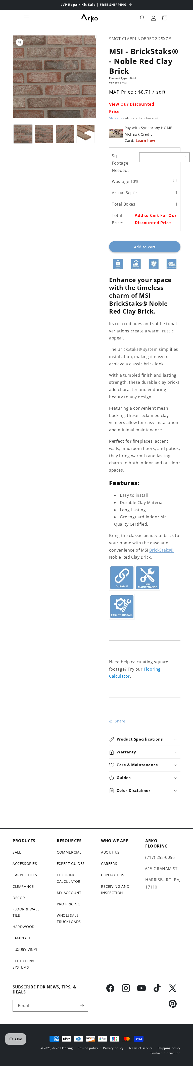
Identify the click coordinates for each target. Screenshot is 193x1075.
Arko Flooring (62, 1048)
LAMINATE (22, 938)
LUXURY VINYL (25, 949)
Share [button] (120, 721)
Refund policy (88, 1048)
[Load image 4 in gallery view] (85, 134)
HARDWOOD (24, 926)
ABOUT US (110, 852)
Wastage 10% (125, 181)
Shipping (116, 118)
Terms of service (141, 1048)
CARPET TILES (25, 874)
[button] (26, 17)
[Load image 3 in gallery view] (65, 134)
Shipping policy (169, 1048)
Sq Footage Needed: (120, 163)
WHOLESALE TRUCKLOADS (69, 918)
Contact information (165, 1053)
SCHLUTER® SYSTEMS (23, 964)
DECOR (19, 897)
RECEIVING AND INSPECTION (115, 889)
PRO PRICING (68, 904)
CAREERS (109, 863)
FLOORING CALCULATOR (68, 878)
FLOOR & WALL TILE (26, 912)
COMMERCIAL (69, 852)
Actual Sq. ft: (124, 193)
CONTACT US (112, 874)
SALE (17, 852)
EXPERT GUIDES (71, 863)
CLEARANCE (23, 886)
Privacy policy (113, 1048)
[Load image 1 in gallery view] (23, 134)
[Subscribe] (82, 1006)
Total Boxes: (124, 204)
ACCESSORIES (25, 863)
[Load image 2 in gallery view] (44, 134)
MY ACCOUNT (69, 892)
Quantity (116, 237)
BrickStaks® (161, 550)
